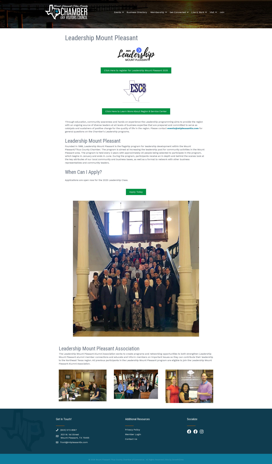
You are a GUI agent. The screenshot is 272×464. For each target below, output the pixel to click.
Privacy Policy (132, 429)
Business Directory (137, 12)
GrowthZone (178, 460)
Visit (212, 12)
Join (222, 12)
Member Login (133, 434)
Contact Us (131, 439)
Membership (157, 12)
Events (117, 12)
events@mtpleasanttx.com (183, 128)
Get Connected (178, 12)
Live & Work (197, 12)
